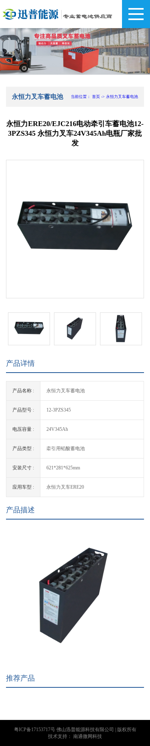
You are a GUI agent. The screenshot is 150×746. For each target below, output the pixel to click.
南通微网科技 (87, 736)
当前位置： (81, 96)
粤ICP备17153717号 (34, 729)
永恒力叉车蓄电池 (122, 96)
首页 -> (99, 96)
